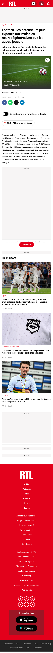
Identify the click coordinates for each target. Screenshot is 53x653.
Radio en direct (26, 530)
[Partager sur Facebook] (4, 102)
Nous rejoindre (26, 580)
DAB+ (28, 648)
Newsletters (26, 544)
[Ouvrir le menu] (3, 3)
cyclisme (5, 395)
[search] (48, 3)
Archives (26, 539)
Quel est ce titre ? (26, 525)
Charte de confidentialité (26, 566)
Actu (27, 494)
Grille (26, 484)
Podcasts (26, 489)
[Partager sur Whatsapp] (10, 102)
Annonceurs (38, 648)
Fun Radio (27, 644)
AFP (19, 92)
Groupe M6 (8, 644)
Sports (26, 503)
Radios (27, 508)
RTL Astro (45, 644)
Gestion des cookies (26, 571)
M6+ (18, 644)
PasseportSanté (16, 648)
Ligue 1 (4, 296)
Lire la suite (26, 245)
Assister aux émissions (26, 516)
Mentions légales (26, 561)
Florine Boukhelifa (9, 92)
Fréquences (27, 535)
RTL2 (36, 644)
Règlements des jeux (26, 557)
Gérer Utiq (26, 576)
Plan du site (26, 590)
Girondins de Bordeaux (10, 347)
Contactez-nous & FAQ (26, 552)
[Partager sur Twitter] (16, 102)
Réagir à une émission (26, 520)
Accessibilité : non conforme (26, 585)
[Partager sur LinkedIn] (22, 102)
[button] (34, 3)
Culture (26, 498)
